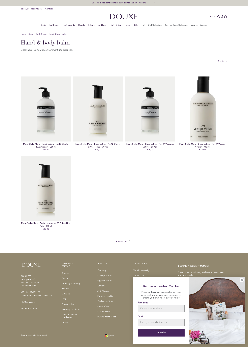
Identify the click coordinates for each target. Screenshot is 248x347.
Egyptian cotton (104, 281)
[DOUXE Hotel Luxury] (124, 16)
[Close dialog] (242, 280)
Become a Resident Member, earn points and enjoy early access (122, 3)
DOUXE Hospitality (141, 270)
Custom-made (103, 312)
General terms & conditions (69, 316)
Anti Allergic (103, 291)
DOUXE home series (106, 317)
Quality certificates (105, 301)
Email (140, 316)
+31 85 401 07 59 (29, 309)
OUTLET (65, 323)
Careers (100, 286)
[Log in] (222, 16)
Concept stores (104, 276)
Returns (65, 289)
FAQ (64, 299)
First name (143, 303)
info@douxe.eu (28, 302)
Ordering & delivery (71, 284)
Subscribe (161, 333)
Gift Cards (66, 294)
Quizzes (65, 278)
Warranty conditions (71, 309)
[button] (218, 16)
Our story (101, 270)
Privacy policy (68, 304)
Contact (49, 9)
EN (211, 16)
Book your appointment (31, 9)
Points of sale (103, 307)
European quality (105, 296)
